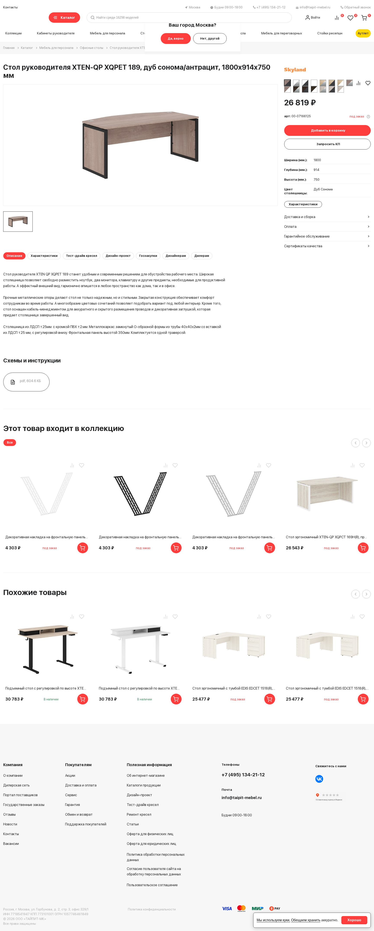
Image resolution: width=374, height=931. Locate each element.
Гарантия (72, 805)
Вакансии (11, 844)
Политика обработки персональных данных (156, 857)
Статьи (133, 824)
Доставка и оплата (81, 785)
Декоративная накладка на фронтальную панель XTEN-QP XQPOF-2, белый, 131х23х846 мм (46, 537)
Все (10, 442)
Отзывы (9, 814)
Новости (10, 824)
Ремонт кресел (139, 814)
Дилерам (201, 255)
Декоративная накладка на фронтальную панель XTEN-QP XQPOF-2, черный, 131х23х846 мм (140, 537)
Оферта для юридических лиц (151, 844)
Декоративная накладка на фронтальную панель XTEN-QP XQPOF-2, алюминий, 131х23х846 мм (233, 537)
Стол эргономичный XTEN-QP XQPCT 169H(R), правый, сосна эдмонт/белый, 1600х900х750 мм (327, 537)
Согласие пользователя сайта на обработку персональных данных (154, 871)
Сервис (71, 795)
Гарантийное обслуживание (307, 236)
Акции (70, 775)
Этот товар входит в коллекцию (63, 428)
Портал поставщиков (20, 795)
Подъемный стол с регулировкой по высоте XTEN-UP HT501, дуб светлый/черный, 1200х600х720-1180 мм (46, 688)
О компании (13, 775)
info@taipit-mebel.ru (315, 7)
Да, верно (176, 38)
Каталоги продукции (144, 785)
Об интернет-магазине (146, 775)
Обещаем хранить (305, 920)
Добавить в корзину (328, 130)
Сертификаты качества (303, 246)
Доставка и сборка (299, 217)
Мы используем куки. (273, 920)
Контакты (10, 7)
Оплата (290, 227)
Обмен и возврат (79, 814)
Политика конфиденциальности (152, 909)
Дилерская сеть (16, 785)
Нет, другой (209, 38)
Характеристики (44, 255)
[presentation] (355, 443)
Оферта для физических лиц (150, 834)
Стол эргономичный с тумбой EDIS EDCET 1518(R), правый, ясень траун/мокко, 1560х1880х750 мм (327, 688)
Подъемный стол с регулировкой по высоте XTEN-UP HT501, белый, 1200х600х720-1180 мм (140, 688)
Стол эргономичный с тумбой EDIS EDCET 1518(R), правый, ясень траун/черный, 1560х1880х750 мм (233, 688)
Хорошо (354, 920)
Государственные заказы (23, 805)
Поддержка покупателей (85, 824)
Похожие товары (35, 592)
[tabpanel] (18, 221)
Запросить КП (328, 144)
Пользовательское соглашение (152, 885)
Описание (14, 255)
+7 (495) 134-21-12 (270, 7)
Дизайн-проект (118, 255)
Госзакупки (148, 255)
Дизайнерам (176, 255)
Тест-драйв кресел (81, 255)
